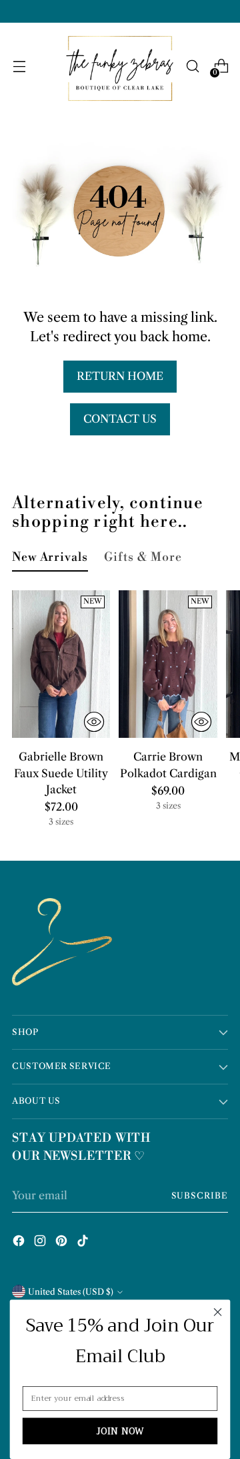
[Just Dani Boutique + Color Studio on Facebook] (20, 1242)
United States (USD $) (70, 1292)
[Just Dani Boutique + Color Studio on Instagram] (41, 1242)
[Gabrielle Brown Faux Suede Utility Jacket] (61, 664)
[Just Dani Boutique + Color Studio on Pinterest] (63, 1242)
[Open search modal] (192, 66)
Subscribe (199, 1196)
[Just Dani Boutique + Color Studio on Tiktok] (84, 1242)
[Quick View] (94, 722)
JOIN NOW (120, 1431)
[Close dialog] (218, 1312)
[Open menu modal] (19, 66)
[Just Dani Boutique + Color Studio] (118, 66)
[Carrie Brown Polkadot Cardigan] (168, 664)
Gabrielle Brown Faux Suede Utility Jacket (61, 772)
